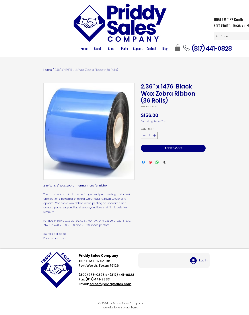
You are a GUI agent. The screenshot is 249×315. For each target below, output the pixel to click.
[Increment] (155, 135)
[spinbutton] (149, 135)
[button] (124, 48)
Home (47, 70)
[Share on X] (164, 162)
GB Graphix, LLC (128, 307)
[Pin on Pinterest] (150, 162)
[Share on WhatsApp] (157, 162)
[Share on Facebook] (143, 162)
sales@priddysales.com (110, 284)
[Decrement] (143, 135)
